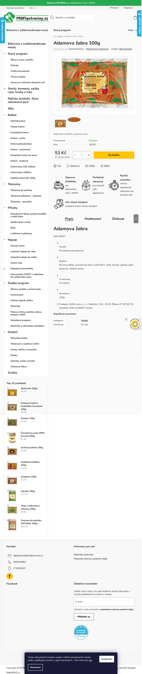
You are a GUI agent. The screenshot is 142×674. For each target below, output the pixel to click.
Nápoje (12, 240)
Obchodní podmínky (15, 8)
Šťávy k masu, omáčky (22, 59)
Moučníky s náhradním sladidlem (27, 325)
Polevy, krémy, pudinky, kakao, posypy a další (26, 313)
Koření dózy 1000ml (21, 172)
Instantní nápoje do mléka (24, 257)
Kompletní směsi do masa (24, 155)
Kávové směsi (18, 245)
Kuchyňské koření (20, 132)
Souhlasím (106, 659)
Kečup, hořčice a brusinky (24, 349)
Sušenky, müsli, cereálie (23, 360)
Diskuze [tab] (118, 219)
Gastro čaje (16, 262)
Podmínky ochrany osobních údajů (90, 558)
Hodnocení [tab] (93, 219)
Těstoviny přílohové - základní (26, 195)
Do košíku (114, 155)
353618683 (19, 561)
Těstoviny (14, 184)
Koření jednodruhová (21, 143)
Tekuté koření (18, 126)
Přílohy (12, 208)
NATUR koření (18, 121)
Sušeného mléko (19, 338)
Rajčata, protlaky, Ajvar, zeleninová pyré (23, 100)
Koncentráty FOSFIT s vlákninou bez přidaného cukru (27, 275)
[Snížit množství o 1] (75, 155)
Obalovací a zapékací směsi (25, 343)
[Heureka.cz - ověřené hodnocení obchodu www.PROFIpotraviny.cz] (81, 632)
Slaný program (17, 54)
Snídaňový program (21, 320)
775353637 (19, 568)
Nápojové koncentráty (22, 268)
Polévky (15, 65)
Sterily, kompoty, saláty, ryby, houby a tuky (24, 90)
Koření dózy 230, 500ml (23, 166)
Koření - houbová (19, 160)
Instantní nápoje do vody (23, 251)
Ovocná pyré (17, 294)
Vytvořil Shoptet (127, 667)
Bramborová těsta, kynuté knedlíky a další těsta (28, 215)
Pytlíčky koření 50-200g (23, 178)
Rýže (13, 227)
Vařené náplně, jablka (22, 300)
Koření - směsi (18, 138)
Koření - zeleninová (20, 149)
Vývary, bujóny (18, 76)
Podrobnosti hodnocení (97, 48)
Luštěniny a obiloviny (21, 233)
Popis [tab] (69, 219)
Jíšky (11, 108)
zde (90, 660)
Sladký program (18, 283)
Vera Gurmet (125, 48)
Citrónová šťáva (18, 366)
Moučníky (15, 306)
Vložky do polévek (20, 71)
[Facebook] (9, 576)
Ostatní (12, 332)
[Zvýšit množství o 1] (89, 155)
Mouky (14, 355)
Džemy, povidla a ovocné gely (26, 289)
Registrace (128, 8)
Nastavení (35, 667)
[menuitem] (27, 30)
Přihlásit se (84, 616)
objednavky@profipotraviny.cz (28, 555)
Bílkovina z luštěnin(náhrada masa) (26, 45)
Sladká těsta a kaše (21, 222)
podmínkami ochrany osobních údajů (116, 609)
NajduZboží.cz (13, 672)
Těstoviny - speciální (21, 201)
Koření (12, 115)
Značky (12, 373)
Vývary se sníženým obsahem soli (28, 82)
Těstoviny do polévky (21, 190)
